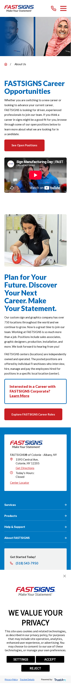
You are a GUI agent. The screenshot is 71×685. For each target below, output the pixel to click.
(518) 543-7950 (27, 563)
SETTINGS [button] (20, 659)
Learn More (19, 395)
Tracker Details (27, 679)
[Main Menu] (63, 8)
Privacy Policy (11, 679)
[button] (64, 576)
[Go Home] (5, 64)
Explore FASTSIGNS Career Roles (33, 414)
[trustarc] (60, 679)
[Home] (19, 8)
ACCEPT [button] (50, 659)
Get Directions (25, 468)
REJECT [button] (35, 668)
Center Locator (19, 482)
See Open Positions (24, 145)
